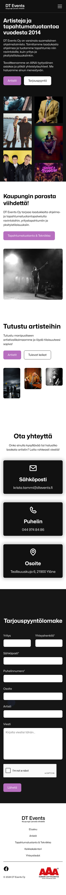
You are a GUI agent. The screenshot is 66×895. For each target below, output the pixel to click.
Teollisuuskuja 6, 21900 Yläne (33, 571)
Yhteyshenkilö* (45, 635)
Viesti (7, 724)
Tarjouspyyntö (37, 80)
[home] (14, 6)
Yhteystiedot (33, 855)
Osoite (7, 688)
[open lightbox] (33, 383)
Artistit (12, 80)
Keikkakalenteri (33, 848)
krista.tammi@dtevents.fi (33, 487)
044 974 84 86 (33, 529)
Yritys (7, 635)
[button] (59, 6)
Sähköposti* (11, 653)
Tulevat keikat (37, 355)
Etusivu (33, 829)
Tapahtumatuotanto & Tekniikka (29, 235)
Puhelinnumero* (14, 671)
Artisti (7, 706)
